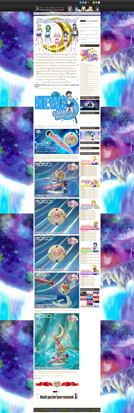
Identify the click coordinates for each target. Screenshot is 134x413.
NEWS (45, 13)
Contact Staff (78, 13)
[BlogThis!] (36, 378)
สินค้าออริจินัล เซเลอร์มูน (85, 23)
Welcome (40, 13)
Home (36, 13)
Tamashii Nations (47, 88)
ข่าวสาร (55, 88)
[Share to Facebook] (39, 378)
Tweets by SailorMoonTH (85, 150)
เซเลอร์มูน (59, 88)
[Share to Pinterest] (40, 378)
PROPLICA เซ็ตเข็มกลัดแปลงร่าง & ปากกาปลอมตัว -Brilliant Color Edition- (57, 85)
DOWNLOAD (61, 13)
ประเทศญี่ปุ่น (64, 88)
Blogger (97, 42)
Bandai (42, 88)
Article (51, 13)
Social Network (69, 13)
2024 (40, 88)
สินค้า (72, 88)
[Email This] (35, 378)
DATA (56, 13)
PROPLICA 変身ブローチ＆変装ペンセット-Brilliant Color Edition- (50, 375)
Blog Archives (94, 20)
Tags (88, 20)
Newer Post (37, 389)
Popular (82, 20)
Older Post (77, 389)
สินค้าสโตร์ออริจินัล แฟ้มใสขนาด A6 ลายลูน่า (89, 27)
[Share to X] (38, 378)
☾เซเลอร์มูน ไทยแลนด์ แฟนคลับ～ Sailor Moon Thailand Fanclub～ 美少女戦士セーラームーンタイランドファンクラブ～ (66, 409)
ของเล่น (52, 88)
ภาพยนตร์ (68, 88)
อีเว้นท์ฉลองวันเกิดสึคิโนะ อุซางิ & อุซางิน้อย (89, 34)
